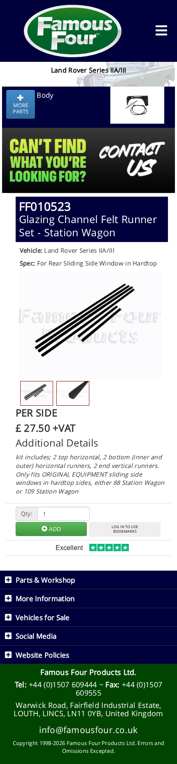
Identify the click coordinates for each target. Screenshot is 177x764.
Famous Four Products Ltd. (88, 672)
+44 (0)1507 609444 (63, 684)
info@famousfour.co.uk (88, 730)
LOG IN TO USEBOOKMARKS (125, 529)
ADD (54, 529)
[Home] (72, 31)
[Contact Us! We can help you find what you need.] (88, 140)
